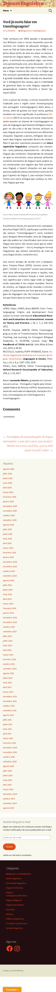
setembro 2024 (10, 575)
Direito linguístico (14, 878)
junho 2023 (7, 640)
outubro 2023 (9, 626)
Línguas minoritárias (15, 904)
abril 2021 (7, 733)
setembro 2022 (10, 668)
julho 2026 (7, 473)
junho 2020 (7, 775)
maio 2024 (7, 594)
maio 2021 (7, 729)
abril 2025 (7, 543)
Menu (6, 10)
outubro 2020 (9, 756)
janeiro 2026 (8, 501)
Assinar (9, 846)
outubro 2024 (9, 571)
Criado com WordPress (13, 970)
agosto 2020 (8, 766)
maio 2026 (7, 483)
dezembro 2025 (10, 506)
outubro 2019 (9, 798)
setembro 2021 (10, 710)
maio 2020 (7, 780)
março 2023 (8, 654)
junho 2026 (7, 478)
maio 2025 (7, 538)
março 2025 (8, 548)
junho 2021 (7, 724)
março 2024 (8, 603)
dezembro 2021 (10, 696)
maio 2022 (7, 682)
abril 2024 (7, 599)
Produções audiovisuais (16, 923)
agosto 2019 (8, 808)
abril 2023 (7, 650)
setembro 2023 (10, 631)
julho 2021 (7, 719)
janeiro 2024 (8, 613)
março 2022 (8, 691)
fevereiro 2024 (9, 608)
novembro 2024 (10, 566)
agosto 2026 (8, 469)
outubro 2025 (9, 515)
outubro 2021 (9, 705)
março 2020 (8, 789)
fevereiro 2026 (9, 496)
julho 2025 (7, 529)
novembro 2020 (10, 752)
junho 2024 (7, 589)
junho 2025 (7, 534)
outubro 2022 (9, 664)
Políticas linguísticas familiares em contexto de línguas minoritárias (28, 355)
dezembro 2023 (10, 617)
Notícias (9, 914)
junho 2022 (7, 678)
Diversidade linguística (16, 883)
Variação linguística (14, 928)
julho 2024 (7, 585)
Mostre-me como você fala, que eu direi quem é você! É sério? (30, 448)
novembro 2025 (10, 510)
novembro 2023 (10, 622)
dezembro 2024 (10, 561)
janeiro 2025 (8, 557)
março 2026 (8, 492)
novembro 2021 (10, 701)
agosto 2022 (8, 673)
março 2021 (8, 738)
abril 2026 (7, 487)
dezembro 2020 (10, 747)
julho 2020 (7, 770)
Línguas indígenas (14, 900)
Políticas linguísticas (15, 918)
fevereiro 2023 (9, 659)
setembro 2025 (10, 520)
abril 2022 (7, 687)
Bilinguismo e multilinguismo (33, 30)
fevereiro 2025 (9, 552)
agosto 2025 (8, 524)
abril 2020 (7, 784)
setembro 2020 (10, 761)
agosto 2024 (8, 580)
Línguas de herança (14, 887)
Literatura (10, 909)
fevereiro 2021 (9, 743)
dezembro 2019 (10, 794)
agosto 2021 (8, 715)
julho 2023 (7, 636)
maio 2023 (7, 645)
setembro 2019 (10, 803)
